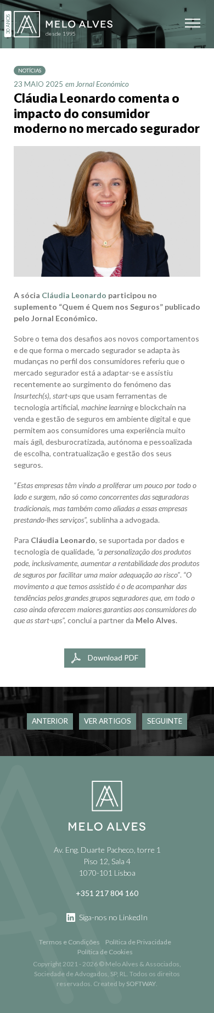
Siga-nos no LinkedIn (112, 917)
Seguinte (164, 721)
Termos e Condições (69, 942)
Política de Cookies (105, 952)
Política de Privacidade (138, 942)
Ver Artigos (107, 721)
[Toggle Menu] (192, 23)
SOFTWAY (141, 984)
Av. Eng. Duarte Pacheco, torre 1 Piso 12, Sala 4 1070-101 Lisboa (107, 861)
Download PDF (112, 657)
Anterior (50, 721)
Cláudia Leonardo (74, 295)
